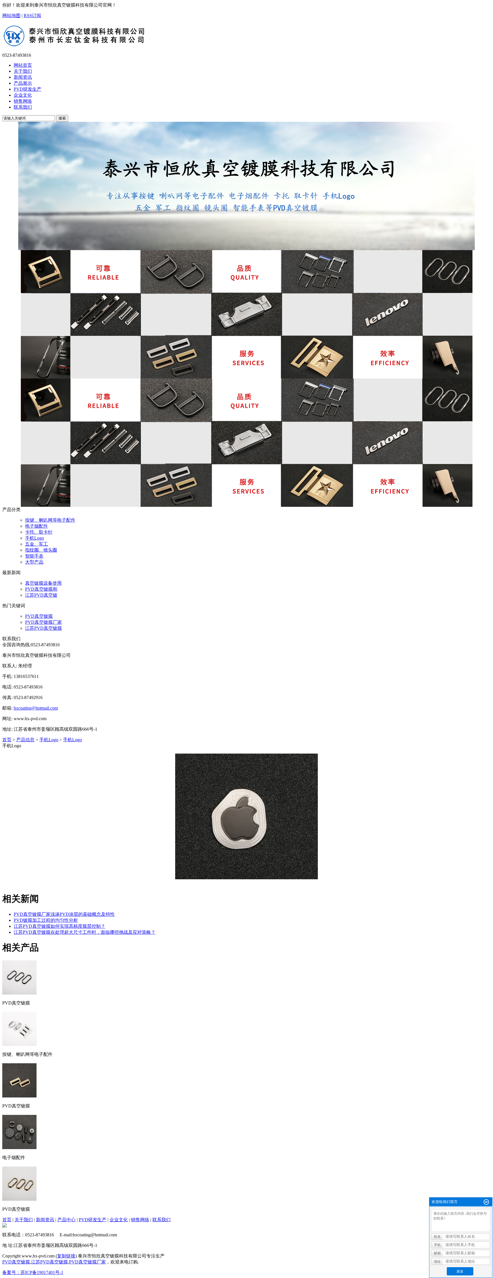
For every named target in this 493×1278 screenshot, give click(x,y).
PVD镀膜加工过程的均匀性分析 (46, 920)
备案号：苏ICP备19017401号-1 (32, 1272)
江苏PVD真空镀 (41, 595)
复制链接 (66, 1255)
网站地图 (11, 15)
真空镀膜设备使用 (43, 583)
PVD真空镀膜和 (41, 589)
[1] (246, 186)
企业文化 (119, 1219)
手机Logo (34, 538)
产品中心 (66, 1219)
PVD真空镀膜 (39, 616)
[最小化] (486, 1202)
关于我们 (24, 1219)
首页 (6, 739)
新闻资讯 (45, 1219)
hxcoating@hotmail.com (36, 708)
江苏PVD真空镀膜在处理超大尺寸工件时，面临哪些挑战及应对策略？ (84, 932)
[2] (246, 314)
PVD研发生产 (92, 1219)
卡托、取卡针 (38, 532)
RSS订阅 (32, 15)
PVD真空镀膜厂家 (43, 622)
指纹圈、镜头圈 (41, 550)
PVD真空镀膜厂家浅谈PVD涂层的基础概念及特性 (64, 914)
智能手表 (34, 556)
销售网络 (140, 1219)
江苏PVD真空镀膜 (43, 628)
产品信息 (25, 739)
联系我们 (161, 1219)
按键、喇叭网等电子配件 (50, 520)
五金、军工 (36, 544)
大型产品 (34, 562)
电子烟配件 (36, 526)
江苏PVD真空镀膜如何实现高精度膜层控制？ (59, 926)
